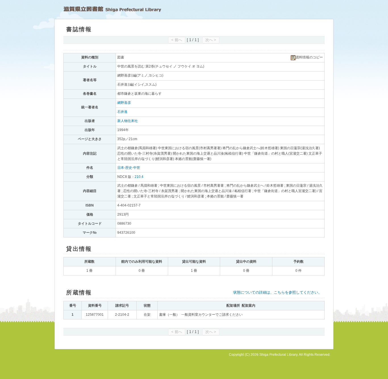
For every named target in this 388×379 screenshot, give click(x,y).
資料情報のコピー (309, 57)
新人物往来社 (127, 121)
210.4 (139, 177)
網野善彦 (124, 103)
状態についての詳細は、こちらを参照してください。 (277, 292)
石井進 (122, 112)
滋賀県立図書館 (112, 9)
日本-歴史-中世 (128, 168)
